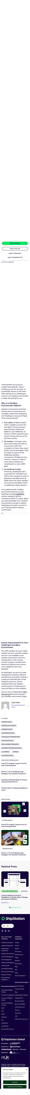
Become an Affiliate (20, 1004)
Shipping (15, 752)
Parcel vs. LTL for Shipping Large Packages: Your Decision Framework (13, 854)
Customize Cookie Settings (15, 1086)
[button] (9, 907)
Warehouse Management (7, 962)
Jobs (16, 1016)
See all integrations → (20, 975)
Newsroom (18, 1013)
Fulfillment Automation (7, 942)
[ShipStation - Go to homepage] (13, 919)
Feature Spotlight (7, 740)
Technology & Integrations (11, 737)
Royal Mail (3, 1017)
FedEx (3, 1014)
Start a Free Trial (15, 248)
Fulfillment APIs (5, 965)
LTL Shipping (5, 752)
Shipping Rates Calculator (21, 995)
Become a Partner (19, 1001)
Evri (2, 1020)
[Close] (26, 1069)
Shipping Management (7, 945)
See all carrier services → (7, 1029)
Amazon (17, 945)
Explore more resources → (22, 1019)
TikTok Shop (18, 951)
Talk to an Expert (15, 243)
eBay (16, 966)
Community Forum (20, 1007)
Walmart (17, 948)
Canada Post (4, 1023)
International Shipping (7, 968)
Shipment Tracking (6, 974)
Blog (16, 992)
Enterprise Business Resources (12, 748)
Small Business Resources (10, 744)
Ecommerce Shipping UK (7, 995)
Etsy (16, 969)
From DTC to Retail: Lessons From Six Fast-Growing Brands (14, 825)
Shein (16, 972)
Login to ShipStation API (15, 257)
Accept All (15, 1082)
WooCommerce (19, 954)
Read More (4, 902)
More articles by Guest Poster (18, 706)
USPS (2, 1008)
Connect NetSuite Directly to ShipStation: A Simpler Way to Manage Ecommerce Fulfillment (14, 897)
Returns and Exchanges (7, 971)
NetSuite (17, 960)
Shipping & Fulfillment (9, 725)
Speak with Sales (19, 986)
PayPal (16, 957)
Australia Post (4, 1026)
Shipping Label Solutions (7, 953)
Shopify (17, 942)
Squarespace (18, 963)
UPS (2, 1011)
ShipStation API (19, 998)
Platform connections (9, 891)
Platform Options (7, 755)
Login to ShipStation (15, 253)
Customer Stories (19, 989)
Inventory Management (7, 956)
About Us (17, 1010)
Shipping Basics (7, 722)
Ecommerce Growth (8, 733)
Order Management (6, 959)
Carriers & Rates (7, 729)
